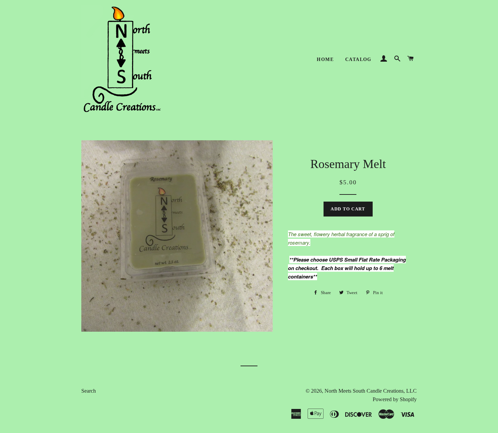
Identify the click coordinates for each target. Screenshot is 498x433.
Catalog (358, 59)
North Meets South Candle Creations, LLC (371, 391)
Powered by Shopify (395, 399)
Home (325, 59)
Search (88, 391)
